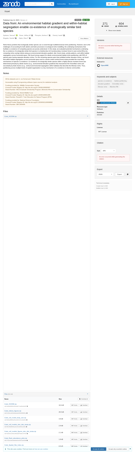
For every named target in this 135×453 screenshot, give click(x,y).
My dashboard (73, 4)
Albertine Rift (114, 87)
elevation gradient (104, 84)
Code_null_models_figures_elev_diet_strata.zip (20, 431)
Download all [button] (84, 399)
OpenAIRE (104, 65)
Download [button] (84, 405)
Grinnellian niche (117, 84)
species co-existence (105, 81)
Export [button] (119, 174)
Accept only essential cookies (118, 449)
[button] (46, 116)
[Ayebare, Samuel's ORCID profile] (16, 35)
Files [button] (8, 394)
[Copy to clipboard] (128, 102)
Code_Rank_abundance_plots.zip (15, 438)
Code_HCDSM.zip (10, 404)
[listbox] (108, 151)
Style (98, 151)
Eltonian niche (102, 87)
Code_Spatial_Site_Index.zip (14, 445)
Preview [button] (75, 405)
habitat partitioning (120, 81)
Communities (61, 4)
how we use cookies (41, 449)
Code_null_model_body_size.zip (15, 418)
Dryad (7, 11)
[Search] (52, 4)
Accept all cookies (98, 449)
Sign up (125, 4)
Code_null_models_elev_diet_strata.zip (17, 424)
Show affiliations (84, 38)
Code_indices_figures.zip (12, 411)
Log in (112, 4)
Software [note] (78, 20)
